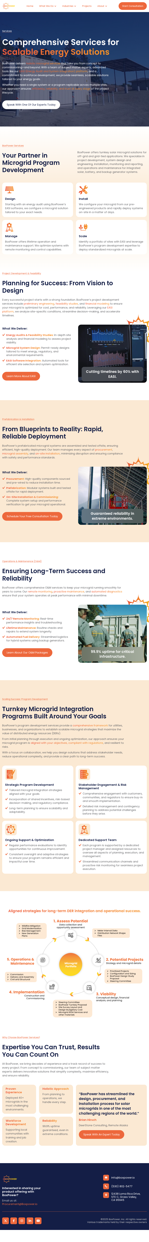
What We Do (46, 6)
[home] (8, 6)
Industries (67, 6)
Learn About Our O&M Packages (27, 652)
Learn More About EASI (21, 376)
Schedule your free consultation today (32, 516)
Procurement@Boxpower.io (19, 1204)
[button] (47, 6)
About (100, 6)
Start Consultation (132, 6)
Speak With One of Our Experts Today (31, 104)
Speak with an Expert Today (101, 1134)
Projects (87, 6)
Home (29, 6)
